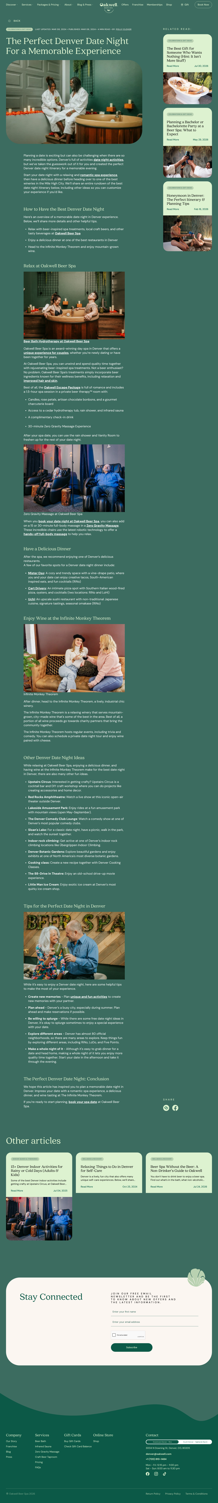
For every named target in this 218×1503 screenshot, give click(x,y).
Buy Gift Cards (72, 1441)
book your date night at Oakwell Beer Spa (68, 521)
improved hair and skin (40, 381)
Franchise (11, 1446)
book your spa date (83, 1102)
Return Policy (153, 1493)
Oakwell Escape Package (62, 387)
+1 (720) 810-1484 (156, 1459)
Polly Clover (123, 29)
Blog (8, 1451)
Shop (96, 1441)
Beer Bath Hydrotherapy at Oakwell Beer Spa (56, 341)
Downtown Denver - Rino (162, 1442)
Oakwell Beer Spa (68, 233)
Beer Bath (40, 1441)
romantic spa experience (98, 175)
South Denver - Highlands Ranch (195, 1442)
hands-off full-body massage (45, 534)
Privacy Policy (173, 1493)
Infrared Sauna (43, 1446)
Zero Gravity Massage (103, 526)
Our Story (11, 1441)
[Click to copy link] (166, 1108)
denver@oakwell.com (158, 1454)
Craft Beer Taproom (46, 1457)
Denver (173, 1448)
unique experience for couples (46, 353)
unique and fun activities (89, 997)
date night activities (108, 160)
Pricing (39, 1462)
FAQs (38, 1467)
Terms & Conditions (197, 1493)
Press (9, 1457)
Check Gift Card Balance (78, 1446)
